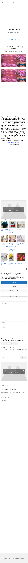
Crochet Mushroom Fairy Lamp (8, 389)
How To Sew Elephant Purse (10, 347)
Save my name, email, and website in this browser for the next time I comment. (12, 339)
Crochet (14, 39)
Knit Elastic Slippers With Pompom (12, 263)
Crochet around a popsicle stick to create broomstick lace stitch (12, 247)
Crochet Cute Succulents (20, 230)
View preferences (14, 290)
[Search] (26, 2)
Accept (14, 282)
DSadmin (21, 51)
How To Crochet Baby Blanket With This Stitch (15, 350)
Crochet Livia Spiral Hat (4, 230)
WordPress (22, 558)
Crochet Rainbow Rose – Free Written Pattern (12, 392)
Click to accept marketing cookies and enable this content (13, 209)
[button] (26, 269)
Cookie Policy (11, 293)
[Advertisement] (14, 15)
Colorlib (13, 558)
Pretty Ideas (14, 29)
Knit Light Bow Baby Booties (3, 263)
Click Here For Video (13, 142)
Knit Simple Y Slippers (20, 244)
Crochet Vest (4, 400)
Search (23, 357)
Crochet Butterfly (19, 262)
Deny (14, 286)
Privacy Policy (17, 293)
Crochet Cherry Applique (11, 231)
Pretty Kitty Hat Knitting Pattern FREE (4, 245)
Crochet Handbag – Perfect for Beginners (11, 395)
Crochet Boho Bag (5, 397)
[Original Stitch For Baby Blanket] (13, 60)
